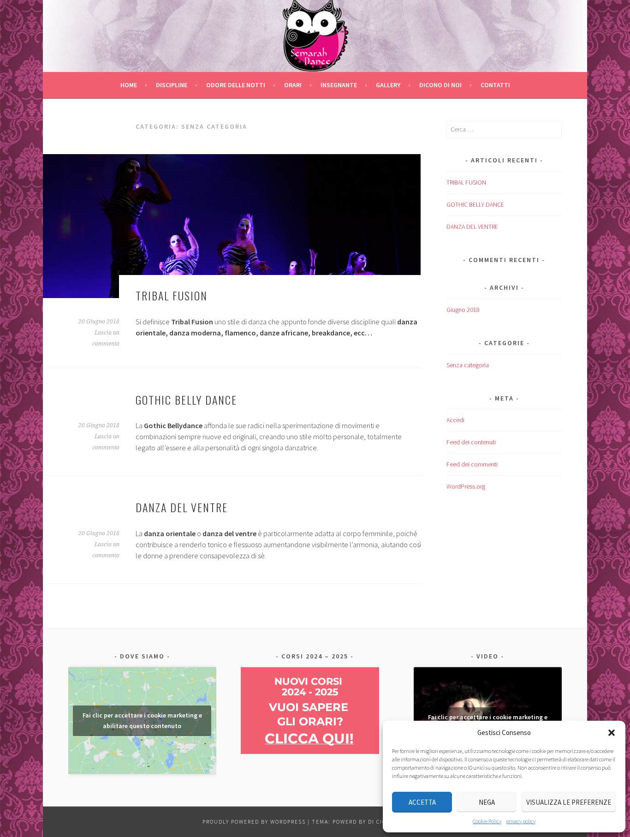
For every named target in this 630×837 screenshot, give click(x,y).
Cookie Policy (487, 821)
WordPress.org (465, 486)
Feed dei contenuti (471, 442)
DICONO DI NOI (440, 85)
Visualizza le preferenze (568, 802)
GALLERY (388, 85)
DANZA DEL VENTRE (182, 507)
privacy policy (520, 821)
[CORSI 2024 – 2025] (310, 751)
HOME (128, 85)
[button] (611, 732)
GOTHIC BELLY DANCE (186, 399)
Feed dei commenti (472, 464)
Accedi (455, 420)
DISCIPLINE (171, 85)
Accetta (422, 802)
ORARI (293, 85)
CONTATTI (495, 85)
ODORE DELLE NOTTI (235, 85)
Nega (487, 802)
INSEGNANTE (339, 85)
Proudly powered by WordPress (254, 821)
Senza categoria (467, 365)
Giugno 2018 (463, 309)
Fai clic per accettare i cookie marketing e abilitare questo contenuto (142, 720)
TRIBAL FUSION (172, 295)
